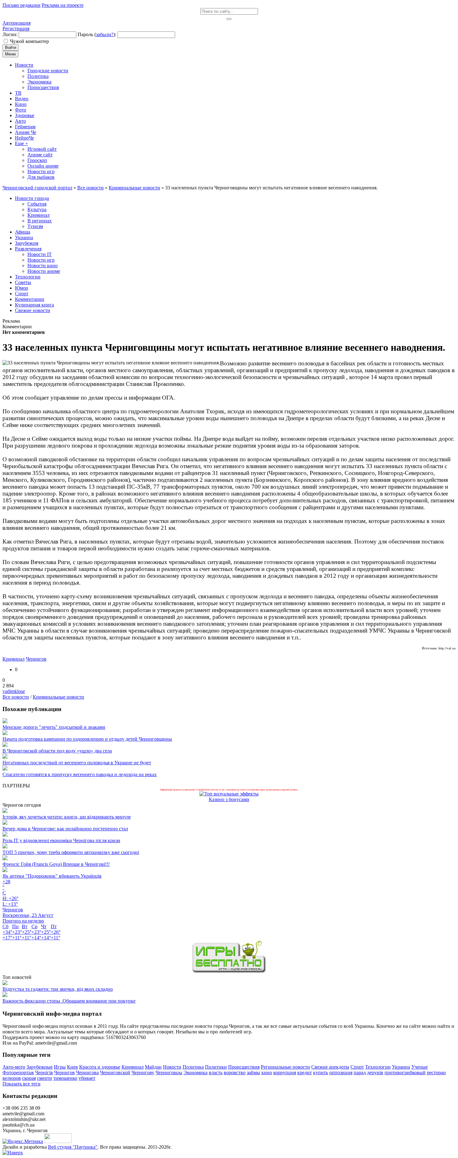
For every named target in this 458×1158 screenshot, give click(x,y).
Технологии (378, 1067)
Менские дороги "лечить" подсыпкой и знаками (53, 727)
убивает (87, 1078)
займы (253, 1072)
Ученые (419, 1067)
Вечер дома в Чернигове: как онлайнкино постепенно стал (65, 828)
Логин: (9, 34)
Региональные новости (285, 1067)
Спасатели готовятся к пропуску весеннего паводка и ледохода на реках (79, 774)
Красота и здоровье (99, 1067)
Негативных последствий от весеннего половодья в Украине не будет (76, 762)
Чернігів (44, 1072)
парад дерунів (368, 1072)
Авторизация (16, 23)
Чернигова (87, 1072)
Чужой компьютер (29, 41)
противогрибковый (405, 1072)
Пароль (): (97, 34)
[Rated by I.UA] (58, 1141)
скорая (29, 1078)
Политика (193, 1067)
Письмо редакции (21, 5)
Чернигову (142, 1072)
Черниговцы (168, 1072)
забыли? (104, 34)
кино (266, 1072)
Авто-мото (13, 1067)
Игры (60, 1067)
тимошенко (65, 1078)
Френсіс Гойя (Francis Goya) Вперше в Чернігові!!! (56, 864)
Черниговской (115, 1072)
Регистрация (15, 28)
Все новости (15, 697)
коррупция (284, 1072)
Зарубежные (39, 1067)
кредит (304, 1072)
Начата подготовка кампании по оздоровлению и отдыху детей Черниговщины (87, 739)
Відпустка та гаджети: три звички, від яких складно (57, 989)
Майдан (153, 1067)
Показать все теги (21, 1083)
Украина (401, 1067)
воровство (235, 1072)
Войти (10, 47)
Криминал (13, 659)
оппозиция (340, 1072)
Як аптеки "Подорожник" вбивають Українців (52, 876)
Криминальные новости (58, 697)
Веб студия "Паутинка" (73, 1147)
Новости (172, 1067)
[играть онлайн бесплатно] (229, 971)
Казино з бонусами (229, 799)
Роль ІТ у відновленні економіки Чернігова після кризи (61, 840)
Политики (216, 1067)
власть (215, 1072)
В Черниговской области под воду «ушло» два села (57, 750)
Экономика (196, 1072)
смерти (44, 1078)
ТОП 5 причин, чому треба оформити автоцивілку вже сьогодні (70, 852)
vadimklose (13, 691)
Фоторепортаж (18, 1072)
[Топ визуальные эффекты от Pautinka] (229, 793)
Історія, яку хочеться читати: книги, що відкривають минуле (66, 816)
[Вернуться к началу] (12, 1152)
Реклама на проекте (62, 5)
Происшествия (244, 1067)
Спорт (357, 1067)
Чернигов (36, 659)
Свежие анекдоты (330, 1067)
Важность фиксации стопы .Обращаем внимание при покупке (69, 1001)
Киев (72, 1067)
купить (320, 1072)
